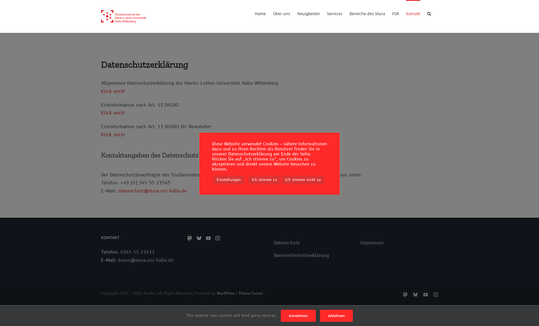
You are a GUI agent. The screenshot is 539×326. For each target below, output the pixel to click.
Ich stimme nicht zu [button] (303, 179)
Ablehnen (336, 315)
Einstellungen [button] (229, 179)
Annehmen (298, 315)
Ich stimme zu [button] (264, 179)
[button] (429, 13)
